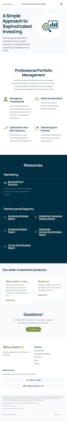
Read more (10, 300)
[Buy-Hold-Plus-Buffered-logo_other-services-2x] (17, 280)
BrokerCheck (37, 403)
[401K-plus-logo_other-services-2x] (49, 280)
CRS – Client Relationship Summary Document (14, 408)
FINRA (40, 396)
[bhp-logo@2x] (8, 4)
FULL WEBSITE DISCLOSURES (10, 405)
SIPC (44, 396)
